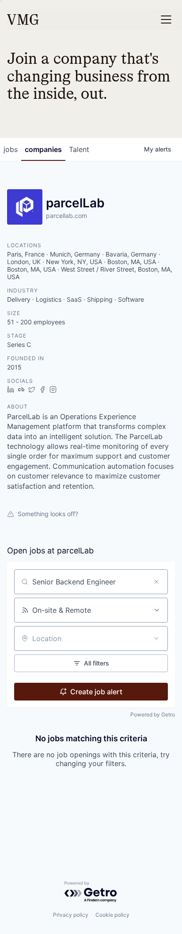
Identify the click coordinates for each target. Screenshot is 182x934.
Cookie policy (112, 914)
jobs (11, 149)
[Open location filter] (156, 638)
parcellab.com (66, 215)
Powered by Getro (152, 714)
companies (43, 149)
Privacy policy (70, 914)
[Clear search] (156, 582)
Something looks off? (48, 514)
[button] (166, 19)
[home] (22, 19)
